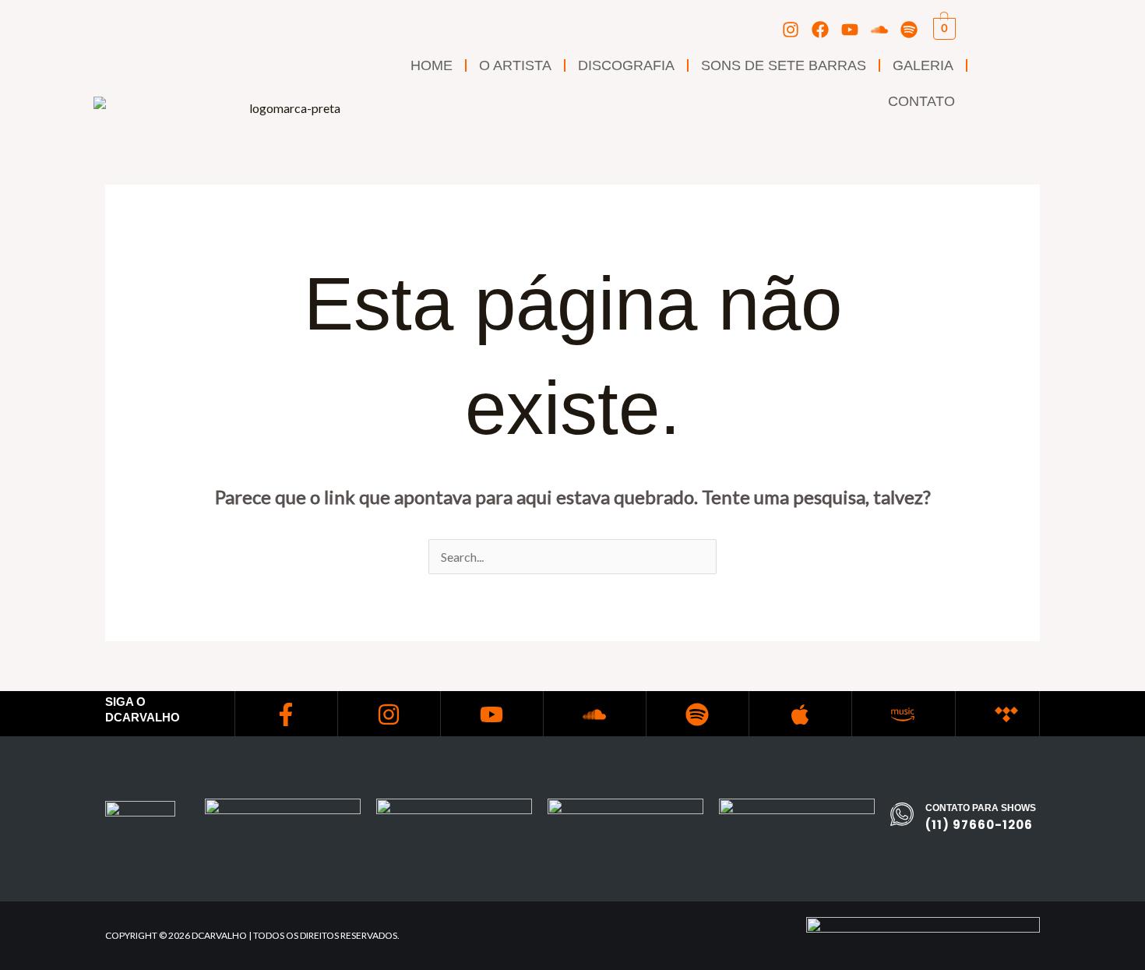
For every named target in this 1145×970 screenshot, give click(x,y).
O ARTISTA (515, 65)
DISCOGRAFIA (626, 65)
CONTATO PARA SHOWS (980, 807)
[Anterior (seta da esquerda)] (27, 485)
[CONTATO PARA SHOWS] (902, 814)
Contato (921, 101)
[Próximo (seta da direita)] (1117, 485)
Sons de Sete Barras (783, 65)
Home (431, 65)
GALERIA (923, 65)
